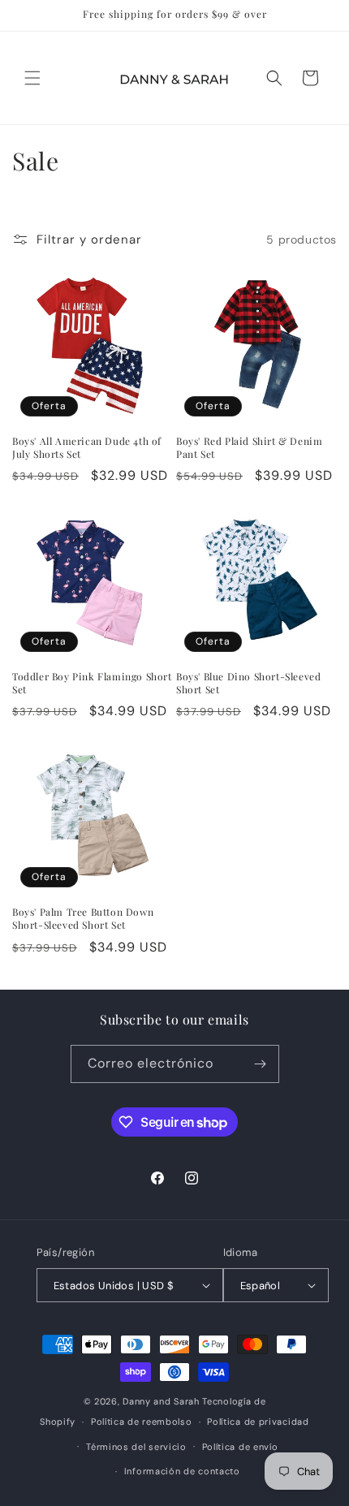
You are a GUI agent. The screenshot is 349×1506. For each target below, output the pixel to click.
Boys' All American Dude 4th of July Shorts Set (87, 447)
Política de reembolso (141, 1421)
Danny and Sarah (161, 1401)
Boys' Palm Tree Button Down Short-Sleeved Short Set (82, 918)
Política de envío (240, 1446)
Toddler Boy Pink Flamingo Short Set (92, 683)
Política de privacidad (257, 1421)
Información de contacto (182, 1471)
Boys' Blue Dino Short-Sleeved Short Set (248, 683)
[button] (32, 78)
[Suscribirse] (260, 1064)
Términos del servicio (136, 1446)
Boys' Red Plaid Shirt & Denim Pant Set (249, 447)
